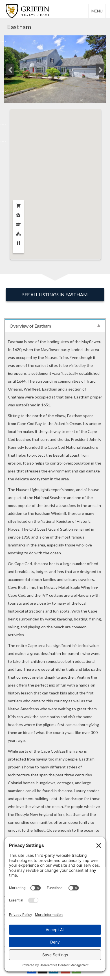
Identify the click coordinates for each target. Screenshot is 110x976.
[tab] (55, 325)
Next (100, 69)
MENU (97, 10)
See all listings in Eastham (55, 294)
